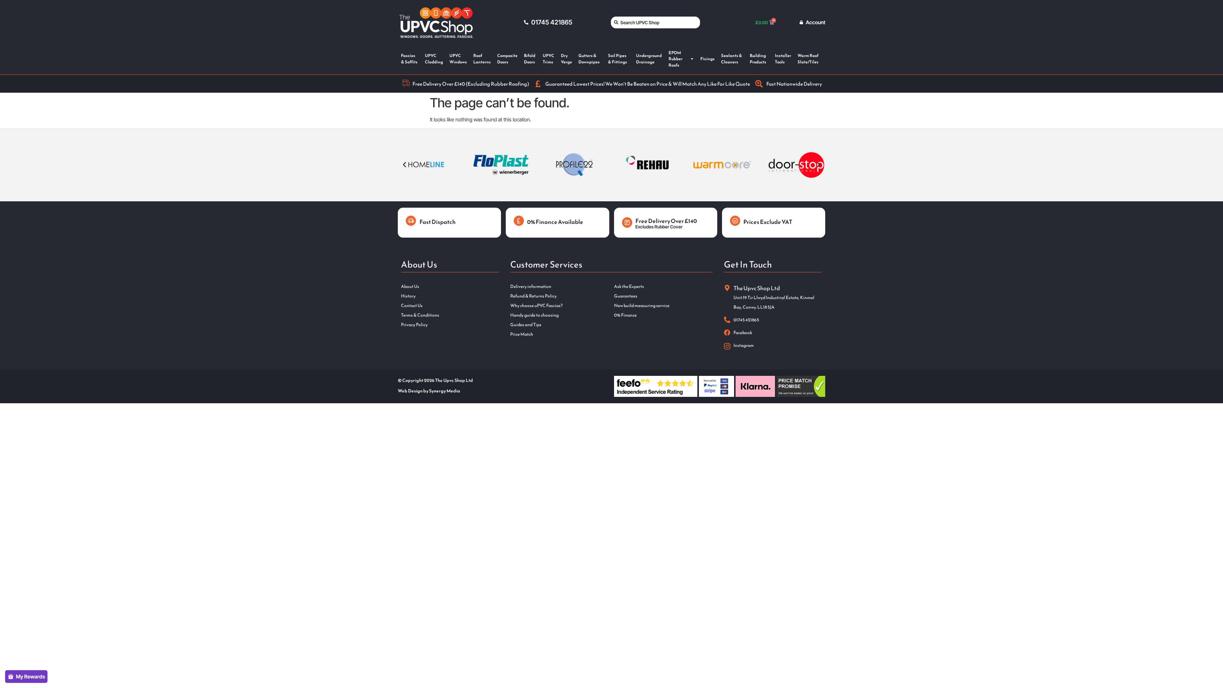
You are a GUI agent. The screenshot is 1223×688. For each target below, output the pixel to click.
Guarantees (625, 296)
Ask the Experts (629, 286)
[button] (404, 164)
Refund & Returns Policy (533, 296)
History (408, 296)
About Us (410, 286)
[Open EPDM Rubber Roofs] (692, 59)
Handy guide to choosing (534, 315)
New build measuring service (641, 306)
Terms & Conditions (420, 315)
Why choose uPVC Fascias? (536, 306)
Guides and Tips (525, 325)
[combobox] (655, 22)
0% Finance (625, 315)
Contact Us (412, 306)
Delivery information (530, 286)
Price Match (521, 334)
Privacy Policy (414, 325)
